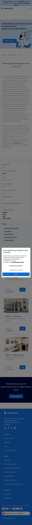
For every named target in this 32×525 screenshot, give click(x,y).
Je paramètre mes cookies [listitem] (16, 270)
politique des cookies (18, 262)
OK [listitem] (16, 274)
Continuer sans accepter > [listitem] (16, 265)
